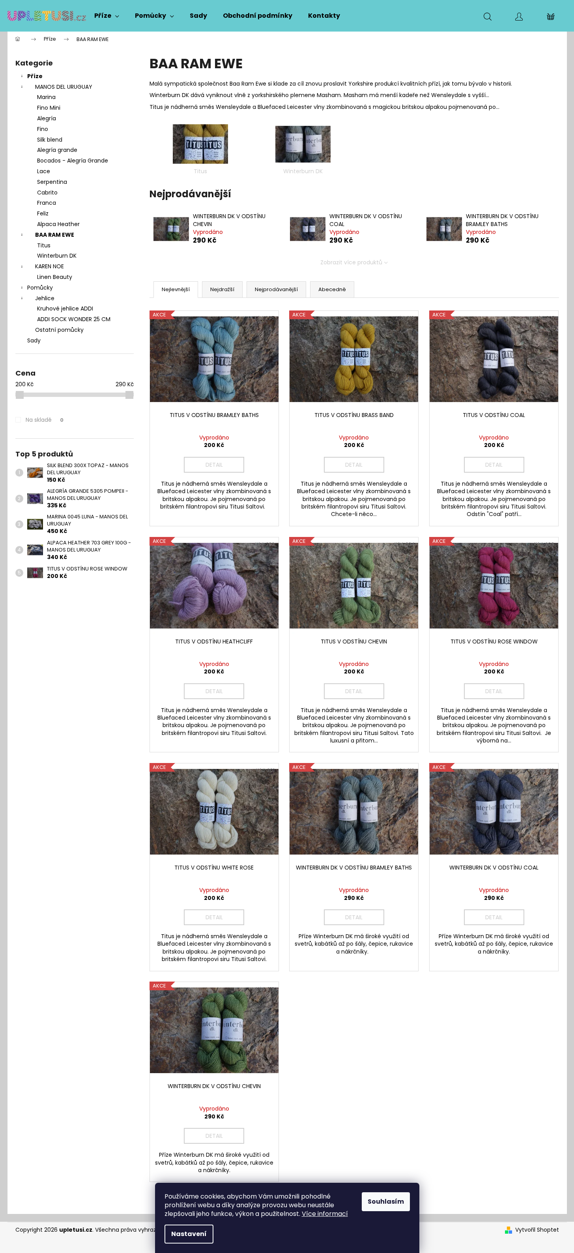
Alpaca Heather (58, 224)
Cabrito (47, 192)
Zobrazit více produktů (351, 262)
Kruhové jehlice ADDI (65, 308)
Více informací (325, 1213)
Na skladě (45, 420)
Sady (34, 340)
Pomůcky (40, 288)
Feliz (43, 213)
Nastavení (189, 1233)
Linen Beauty (54, 277)
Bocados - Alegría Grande (72, 161)
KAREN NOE (49, 266)
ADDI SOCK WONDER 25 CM (73, 319)
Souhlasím (386, 1201)
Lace (43, 171)
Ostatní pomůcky (59, 330)
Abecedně (332, 289)
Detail (214, 465)
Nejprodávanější (276, 289)
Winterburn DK (57, 256)
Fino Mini (48, 108)
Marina (46, 97)
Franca (46, 203)
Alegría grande (57, 150)
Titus (43, 245)
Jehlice (44, 298)
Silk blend (49, 140)
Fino (42, 129)
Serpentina (52, 182)
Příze (35, 76)
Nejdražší (222, 289)
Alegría (46, 118)
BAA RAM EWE (54, 235)
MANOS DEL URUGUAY (63, 87)
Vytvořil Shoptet (537, 1230)
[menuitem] (106, 16)
